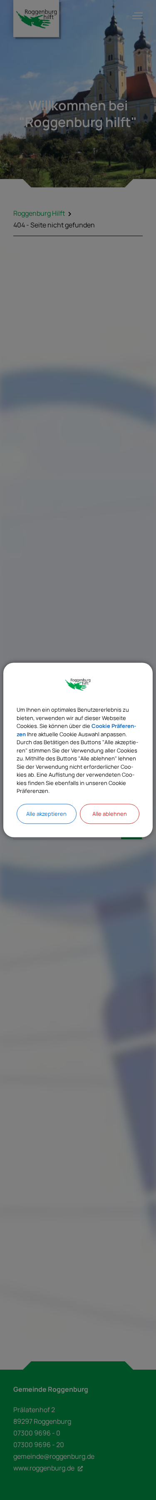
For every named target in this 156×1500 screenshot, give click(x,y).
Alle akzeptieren (46, 813)
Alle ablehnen (109, 813)
